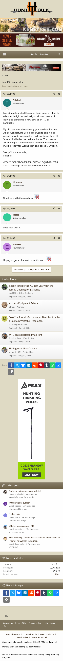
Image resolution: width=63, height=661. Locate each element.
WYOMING (13, 547)
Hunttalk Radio (30, 634)
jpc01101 (13, 293)
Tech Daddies (34, 647)
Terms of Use (20, 623)
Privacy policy (35, 623)
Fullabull (8, 86)
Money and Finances (18, 509)
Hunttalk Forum (13, 634)
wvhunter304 (15, 352)
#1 (59, 94)
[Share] (54, 94)
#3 (59, 209)
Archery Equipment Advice (23, 303)
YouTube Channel (39, 637)
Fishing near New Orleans (23, 348)
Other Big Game (26, 293)
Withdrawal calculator (19, 503)
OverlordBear (15, 338)
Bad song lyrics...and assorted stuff (25, 491)
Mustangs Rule (15, 324)
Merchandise (22, 637)
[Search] (59, 55)
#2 (59, 176)
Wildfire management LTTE (21, 526)
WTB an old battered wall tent (25, 335)
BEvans (12, 307)
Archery (20, 307)
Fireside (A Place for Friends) (21, 497)
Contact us (8, 623)
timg (57, 574)
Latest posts (13, 485)
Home (52, 623)
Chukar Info (14, 514)
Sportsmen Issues (16, 532)
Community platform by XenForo (29, 642)
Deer (26, 324)
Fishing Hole (28, 352)
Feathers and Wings (17, 521)
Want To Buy (28, 338)
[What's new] (53, 55)
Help (46, 623)
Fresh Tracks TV (47, 634)
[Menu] (4, 54)
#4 (59, 238)
